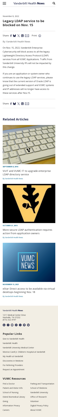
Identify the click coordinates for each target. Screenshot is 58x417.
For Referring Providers (13, 365)
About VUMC (36, 410)
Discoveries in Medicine (13, 360)
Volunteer (34, 401)
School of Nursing (10, 392)
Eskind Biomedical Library (14, 397)
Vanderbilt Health (10, 343)
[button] (4, 3)
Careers (6, 410)
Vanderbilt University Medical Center (18, 347)
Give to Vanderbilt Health (13, 338)
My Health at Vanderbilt (13, 356)
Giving (5, 401)
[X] (20, 325)
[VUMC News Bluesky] (28, 325)
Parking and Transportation (42, 383)
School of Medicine (38, 388)
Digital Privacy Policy (39, 405)
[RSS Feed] (4, 325)
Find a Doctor (9, 383)
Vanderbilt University (39, 392)
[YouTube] (12, 325)
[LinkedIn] (24, 325)
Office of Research (38, 397)
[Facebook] (8, 325)
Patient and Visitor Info (13, 388)
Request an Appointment (13, 369)
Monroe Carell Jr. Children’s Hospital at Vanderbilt (24, 352)
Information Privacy (11, 405)
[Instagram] (16, 325)
